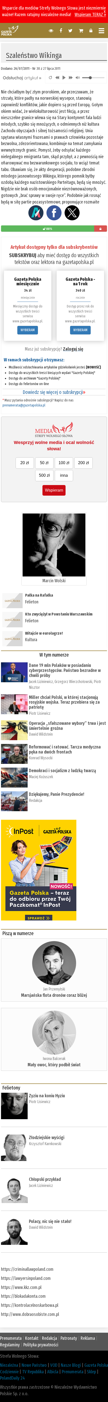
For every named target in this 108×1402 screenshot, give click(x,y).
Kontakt (31, 1338)
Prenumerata (11, 1338)
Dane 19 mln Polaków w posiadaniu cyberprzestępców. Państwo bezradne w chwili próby (65, 670)
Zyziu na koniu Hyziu (47, 1096)
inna (64, 475)
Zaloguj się (73, 349)
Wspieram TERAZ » (90, 14)
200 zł (83, 463)
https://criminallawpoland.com (27, 1269)
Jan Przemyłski (54, 989)
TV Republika (33, 1372)
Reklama (88, 1338)
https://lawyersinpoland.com (26, 1278)
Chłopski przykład (45, 1179)
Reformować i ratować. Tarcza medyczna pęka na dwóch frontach (65, 749)
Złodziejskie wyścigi (46, 1137)
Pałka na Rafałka (39, 595)
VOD (53, 1365)
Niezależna (9, 1365)
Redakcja (35, 800)
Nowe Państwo (34, 1365)
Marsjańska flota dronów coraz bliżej (54, 995)
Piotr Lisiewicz (39, 713)
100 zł (64, 463)
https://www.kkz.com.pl (21, 1287)
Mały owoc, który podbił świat (54, 1065)
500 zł (44, 475)
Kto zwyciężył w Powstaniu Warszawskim (59, 614)
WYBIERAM (28, 330)
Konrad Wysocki (40, 758)
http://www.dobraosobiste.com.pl (30, 1314)
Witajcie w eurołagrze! (44, 633)
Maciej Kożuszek (41, 776)
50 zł (44, 463)
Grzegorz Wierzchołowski (73, 681)
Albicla (52, 1372)
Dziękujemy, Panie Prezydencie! (56, 794)
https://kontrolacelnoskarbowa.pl (29, 1305)
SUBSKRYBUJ (22, 255)
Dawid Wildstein (41, 734)
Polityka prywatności (40, 1345)
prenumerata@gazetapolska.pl (24, 405)
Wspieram (54, 490)
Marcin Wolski (54, 581)
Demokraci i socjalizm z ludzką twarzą (62, 770)
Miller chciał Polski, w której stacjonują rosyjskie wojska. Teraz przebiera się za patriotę (64, 702)
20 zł (24, 463)
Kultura (31, 639)
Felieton (31, 602)
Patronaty (69, 1338)
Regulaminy (10, 1345)
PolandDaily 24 (12, 1378)
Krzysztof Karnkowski (45, 1143)
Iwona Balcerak (54, 1058)
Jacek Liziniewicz (41, 681)
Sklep (91, 1372)
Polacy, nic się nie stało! (50, 1221)
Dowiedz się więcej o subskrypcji (54, 392)
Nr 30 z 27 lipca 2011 (46, 68)
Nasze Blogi (71, 1365)
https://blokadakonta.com (23, 1296)
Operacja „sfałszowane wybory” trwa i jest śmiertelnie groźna (67, 726)
